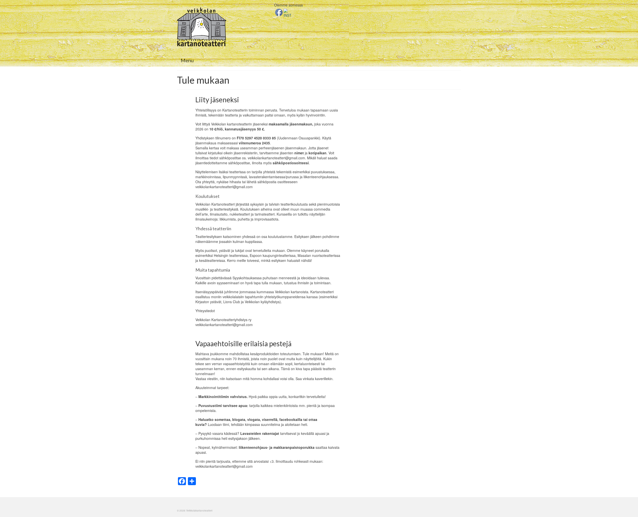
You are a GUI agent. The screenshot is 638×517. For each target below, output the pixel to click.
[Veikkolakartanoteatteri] (222, 26)
